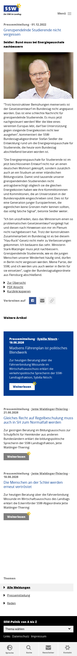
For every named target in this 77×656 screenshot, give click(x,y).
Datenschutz (20, 636)
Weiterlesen (22, 387)
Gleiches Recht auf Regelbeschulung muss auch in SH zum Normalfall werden (38, 420)
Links (7, 636)
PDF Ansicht (15, 287)
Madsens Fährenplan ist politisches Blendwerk (38, 350)
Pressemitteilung (18, 595)
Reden (11, 603)
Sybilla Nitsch (47, 339)
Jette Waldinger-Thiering (50, 409)
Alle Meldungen (18, 587)
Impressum (38, 636)
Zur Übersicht (16, 283)
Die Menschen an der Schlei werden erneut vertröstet (33, 484)
